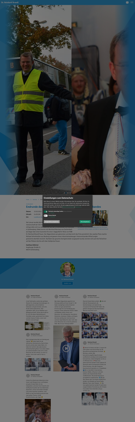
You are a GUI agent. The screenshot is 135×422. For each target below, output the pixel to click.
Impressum (78, 207)
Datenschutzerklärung (68, 207)
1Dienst (51, 213)
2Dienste (51, 217)
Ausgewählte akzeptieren (52, 221)
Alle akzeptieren (85, 221)
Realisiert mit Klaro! (86, 225)
